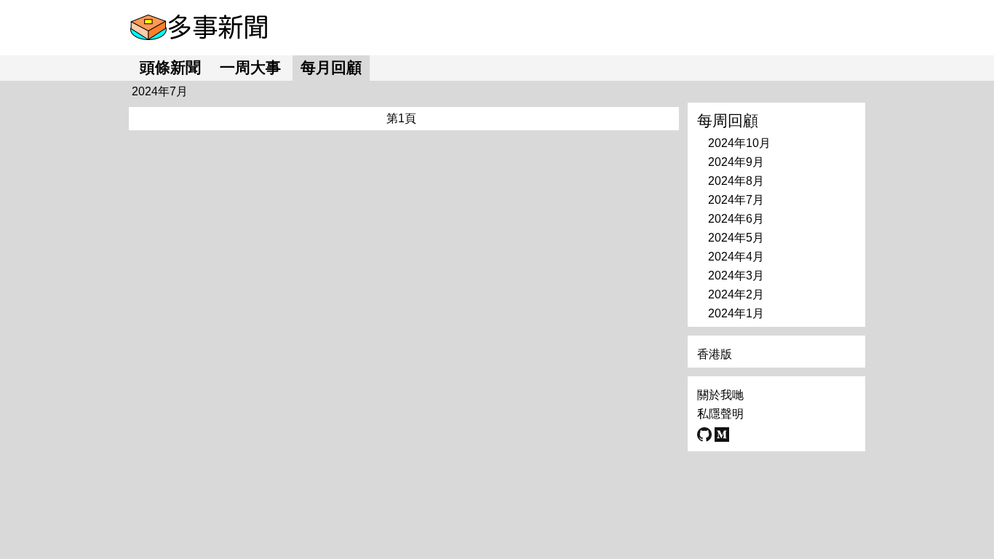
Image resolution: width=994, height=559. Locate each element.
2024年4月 (736, 256)
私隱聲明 (720, 414)
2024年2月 (736, 294)
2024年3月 (736, 275)
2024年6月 (736, 219)
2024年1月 (736, 313)
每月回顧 (331, 67)
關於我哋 (720, 395)
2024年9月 (736, 162)
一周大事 (250, 67)
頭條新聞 (170, 67)
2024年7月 (736, 200)
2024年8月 (736, 181)
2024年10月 (739, 143)
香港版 (714, 354)
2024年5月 (736, 237)
